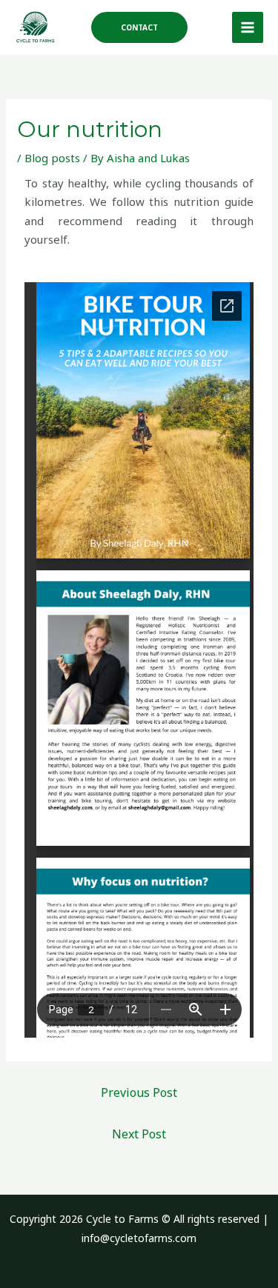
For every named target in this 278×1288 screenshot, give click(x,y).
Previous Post (139, 1092)
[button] (139, 27)
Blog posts (52, 157)
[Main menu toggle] (248, 28)
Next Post (139, 1134)
